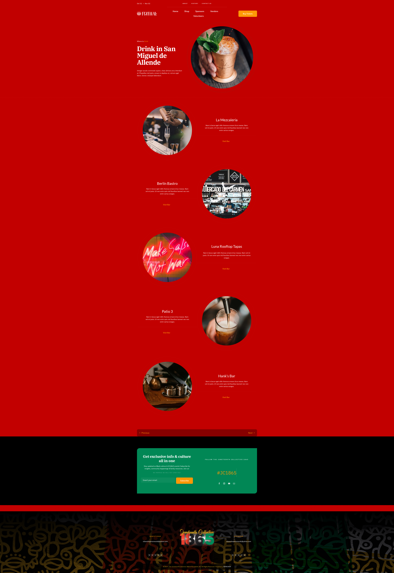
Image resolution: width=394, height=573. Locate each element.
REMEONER (227, 567)
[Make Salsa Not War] (167, 233)
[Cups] (167, 363)
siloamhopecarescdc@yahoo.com (155, 541)
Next (250, 432)
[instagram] (224, 483)
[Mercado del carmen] (226, 170)
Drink (146, 41)
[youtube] (229, 483)
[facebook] (219, 483)
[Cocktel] (167, 106)
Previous (145, 432)
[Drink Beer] (226, 297)
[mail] (234, 483)
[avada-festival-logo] (147, 13)
